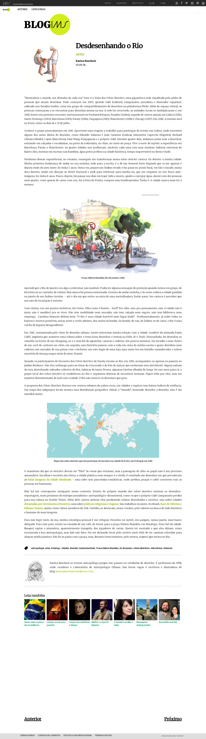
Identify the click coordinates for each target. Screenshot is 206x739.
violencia (167, 548)
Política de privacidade (77, 735)
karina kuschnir (87, 548)
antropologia (37, 548)
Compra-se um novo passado (56, 623)
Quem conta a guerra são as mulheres (34, 623)
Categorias (38, 9)
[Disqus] (103, 676)
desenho (74, 548)
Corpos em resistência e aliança (79, 623)
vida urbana (156, 548)
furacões (64, 504)
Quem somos (27, 735)
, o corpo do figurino (100, 623)
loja (151, 3)
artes (47, 548)
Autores (22, 9)
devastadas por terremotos (40, 504)
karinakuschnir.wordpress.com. (75, 571)
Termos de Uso (103, 735)
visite (108, 3)
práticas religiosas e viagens (101, 504)
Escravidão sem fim (168, 622)
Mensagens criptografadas (143, 623)
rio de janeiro (125, 548)
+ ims (163, 3)
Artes (80, 54)
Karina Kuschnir (86, 60)
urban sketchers (142, 548)
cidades (65, 548)
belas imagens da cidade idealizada (49, 479)
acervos (122, 3)
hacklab (180, 736)
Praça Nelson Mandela (107, 548)
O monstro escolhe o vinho (123, 623)
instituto (137, 3)
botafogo (55, 548)
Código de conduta (49, 735)
